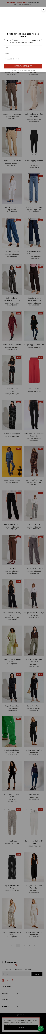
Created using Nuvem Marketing (23, 70)
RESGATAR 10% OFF (23, 66)
